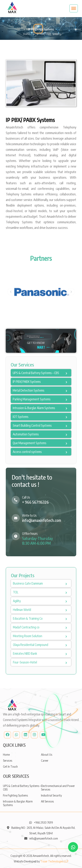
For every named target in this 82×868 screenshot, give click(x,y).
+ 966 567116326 (35, 502)
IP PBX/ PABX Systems (27, 382)
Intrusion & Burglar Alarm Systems (34, 408)
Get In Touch (10, 766)
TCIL (15, 592)
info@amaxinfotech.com (41, 520)
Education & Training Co (28, 618)
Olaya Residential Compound (30, 645)
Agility (17, 601)
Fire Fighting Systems (15, 795)
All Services (47, 801)
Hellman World (22, 610)
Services (7, 760)
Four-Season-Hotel (25, 662)
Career (44, 760)
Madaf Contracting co (26, 627)
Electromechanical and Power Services (58, 787)
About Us (46, 754)
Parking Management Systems (32, 399)
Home (26, 34)
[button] (11, 292)
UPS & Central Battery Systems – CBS (36, 373)
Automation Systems (26, 434)
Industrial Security (51, 795)
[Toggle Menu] (73, 8)
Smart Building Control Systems (32, 425)
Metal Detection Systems (28, 390)
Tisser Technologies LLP (54, 861)
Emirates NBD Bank (25, 653)
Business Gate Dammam (28, 583)
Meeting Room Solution (27, 636)
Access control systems (27, 452)
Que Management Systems (29, 443)
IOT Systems (20, 417)
